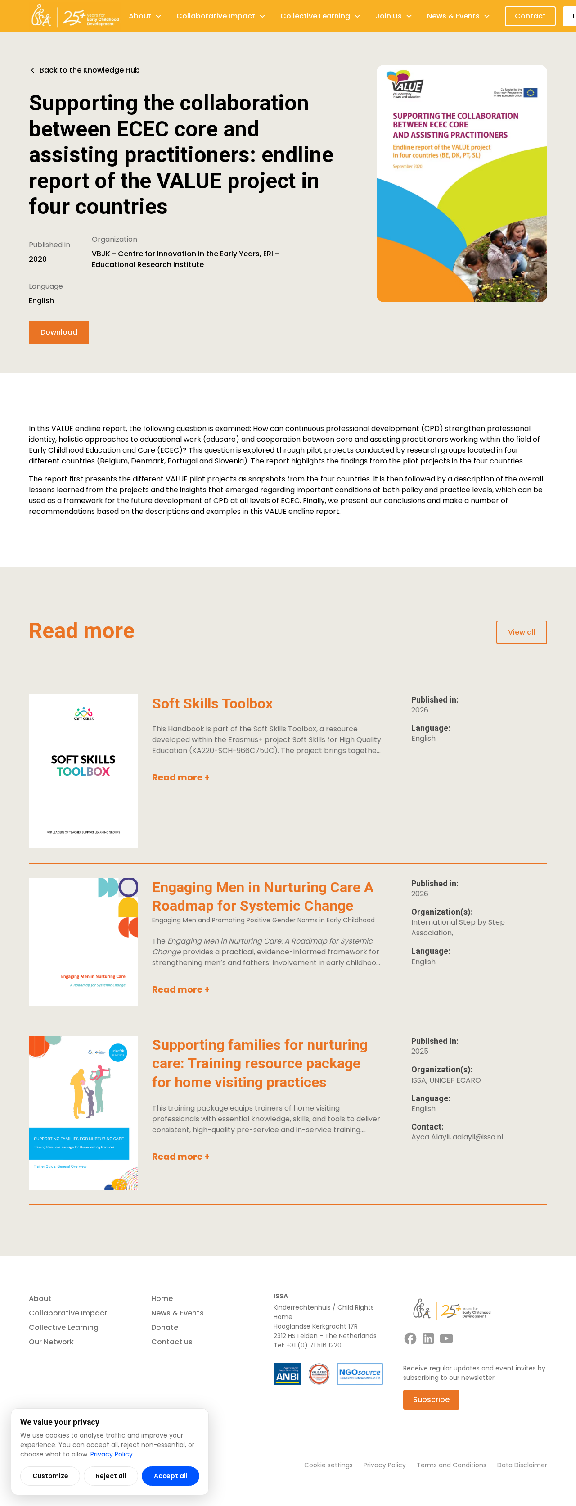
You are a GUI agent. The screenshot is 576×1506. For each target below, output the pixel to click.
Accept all (171, 1475)
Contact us (172, 1342)
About (40, 1298)
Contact (530, 16)
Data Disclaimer (522, 1465)
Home (162, 1298)
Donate (164, 1327)
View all (522, 632)
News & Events (177, 1313)
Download (58, 332)
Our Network (51, 1342)
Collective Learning (64, 1327)
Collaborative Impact (68, 1313)
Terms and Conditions (451, 1465)
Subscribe (431, 1399)
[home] (75, 16)
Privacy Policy (385, 1465)
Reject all (111, 1475)
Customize (50, 1475)
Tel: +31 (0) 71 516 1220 (308, 1345)
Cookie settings (328, 1465)
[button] (145, 16)
